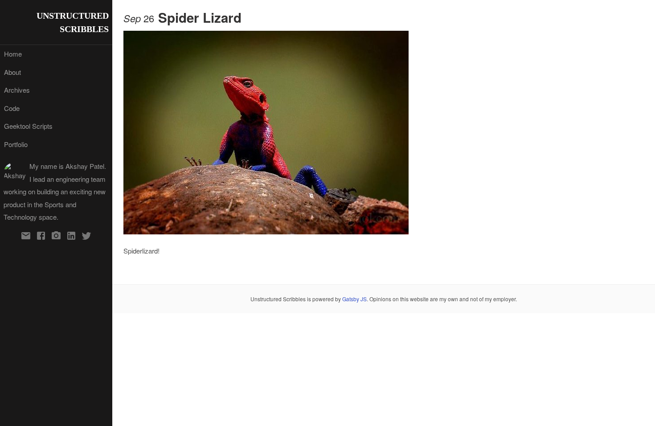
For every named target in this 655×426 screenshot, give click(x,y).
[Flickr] (56, 237)
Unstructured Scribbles (73, 22)
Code (12, 108)
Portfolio (16, 144)
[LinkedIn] (71, 237)
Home (13, 53)
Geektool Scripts (28, 126)
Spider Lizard (200, 17)
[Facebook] (41, 237)
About (12, 72)
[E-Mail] (25, 237)
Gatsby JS (354, 299)
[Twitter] (86, 237)
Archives (17, 89)
